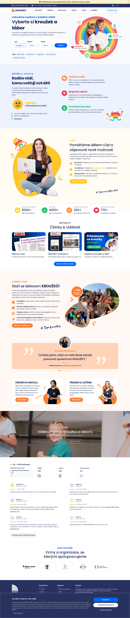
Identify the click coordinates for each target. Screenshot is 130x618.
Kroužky (42, 589)
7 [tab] (67, 370)
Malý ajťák (20, 54)
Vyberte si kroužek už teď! (96, 253)
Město (30, 42)
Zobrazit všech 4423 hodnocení (23, 535)
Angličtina (40, 54)
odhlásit (88, 591)
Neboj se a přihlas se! (22, 325)
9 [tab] (70, 370)
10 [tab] (72, 370)
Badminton (30, 54)
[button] (51, 613)
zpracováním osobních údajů (84, 592)
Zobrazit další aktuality (65, 264)
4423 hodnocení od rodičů (35, 105)
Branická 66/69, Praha (21, 5)
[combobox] (20, 45)
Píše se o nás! (18, 253)
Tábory (42, 592)
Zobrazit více (14, 511)
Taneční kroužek (19, 58)
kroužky (95, 168)
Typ (15, 42)
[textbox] (34, 45)
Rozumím (105, 600)
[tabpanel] (65, 352)
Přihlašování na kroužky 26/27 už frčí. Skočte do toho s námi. (65, 2)
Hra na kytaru (51, 54)
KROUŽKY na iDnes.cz (58, 253)
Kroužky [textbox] (19, 45)
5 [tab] (64, 370)
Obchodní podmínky (65, 589)
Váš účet (111, 10)
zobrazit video (57, 441)
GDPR (60, 592)
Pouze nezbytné (106, 610)
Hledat (60, 45)
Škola (43, 42)
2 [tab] (59, 370)
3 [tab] (61, 370)
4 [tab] (63, 370)
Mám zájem (22, 400)
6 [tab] (66, 370)
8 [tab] (69, 370)
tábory (103, 168)
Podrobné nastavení (106, 605)
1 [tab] (58, 370)
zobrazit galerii (74, 441)
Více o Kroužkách (78, 181)
